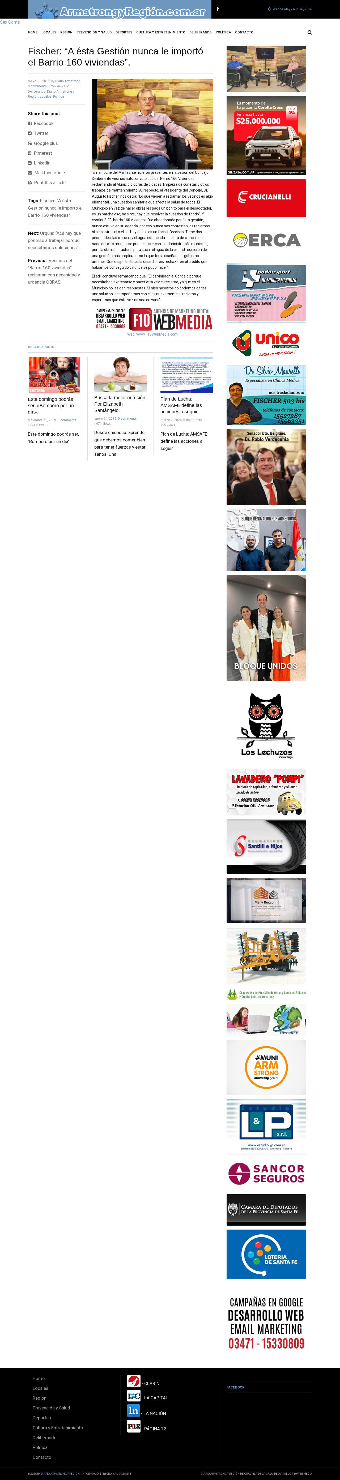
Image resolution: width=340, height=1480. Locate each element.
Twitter (40, 133)
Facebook (43, 123)
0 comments (37, 86)
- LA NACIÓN (153, 1413)
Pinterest (42, 153)
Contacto (244, 32)
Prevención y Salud (94, 32)
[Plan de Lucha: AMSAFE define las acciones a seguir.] (186, 375)
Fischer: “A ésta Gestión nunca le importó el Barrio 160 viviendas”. (115, 57)
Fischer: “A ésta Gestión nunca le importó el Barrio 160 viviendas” (55, 208)
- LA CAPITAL (154, 1397)
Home (32, 32)
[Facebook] (218, 9)
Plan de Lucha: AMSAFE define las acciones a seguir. (181, 405)
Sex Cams (10, 22)
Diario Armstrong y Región (60, 1473)
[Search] (310, 32)
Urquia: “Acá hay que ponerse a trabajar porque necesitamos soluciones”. (54, 240)
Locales (48, 32)
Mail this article (49, 172)
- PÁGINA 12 (153, 1428)
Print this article (49, 182)
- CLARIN (150, 1383)
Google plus (45, 143)
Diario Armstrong (67, 81)
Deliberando (200, 32)
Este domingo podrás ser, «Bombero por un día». (51, 406)
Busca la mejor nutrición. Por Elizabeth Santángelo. (120, 404)
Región (66, 32)
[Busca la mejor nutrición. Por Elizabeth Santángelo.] (120, 374)
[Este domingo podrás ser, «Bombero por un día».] (54, 375)
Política (223, 32)
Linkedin (41, 163)
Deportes (124, 32)
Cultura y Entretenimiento (160, 32)
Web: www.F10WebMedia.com (152, 334)
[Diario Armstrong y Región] (119, 9)
